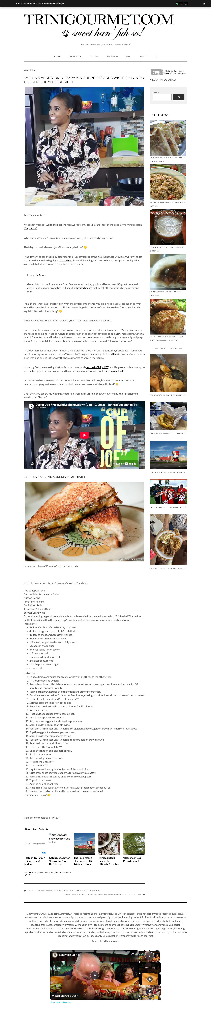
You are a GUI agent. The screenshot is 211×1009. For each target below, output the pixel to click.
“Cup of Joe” (30, 228)
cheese (52, 872)
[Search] (178, 97)
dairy (56, 872)
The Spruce (40, 274)
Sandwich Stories (69, 954)
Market (94, 57)
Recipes (111, 57)
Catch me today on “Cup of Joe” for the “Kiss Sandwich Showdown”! (64, 891)
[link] (55, 955)
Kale (93, 940)
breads (35, 872)
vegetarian (67, 872)
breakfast (41, 872)
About (143, 57)
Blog (128, 57)
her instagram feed (112, 371)
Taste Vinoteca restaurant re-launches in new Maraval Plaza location (103, 895)
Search (156, 92)
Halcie (116, 354)
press (29, 875)
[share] (132, 953)
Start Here (75, 57)
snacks (61, 872)
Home (57, 57)
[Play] (150, 979)
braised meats (84, 287)
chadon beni (65, 260)
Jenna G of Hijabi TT (97, 367)
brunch (47, 872)
